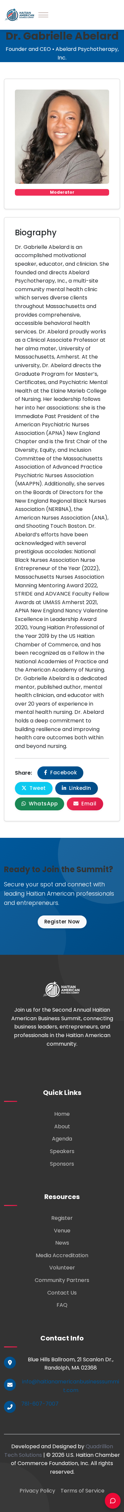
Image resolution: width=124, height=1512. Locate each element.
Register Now (62, 921)
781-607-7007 (40, 1404)
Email (88, 803)
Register (62, 1218)
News (62, 1243)
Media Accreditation (62, 1255)
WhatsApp (42, 803)
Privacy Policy (37, 1490)
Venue (62, 1230)
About (62, 1126)
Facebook (63, 772)
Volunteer (62, 1267)
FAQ (62, 1305)
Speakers (62, 1151)
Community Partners (62, 1280)
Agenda (62, 1139)
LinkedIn (79, 788)
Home (62, 1114)
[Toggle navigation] (43, 15)
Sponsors (62, 1164)
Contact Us (62, 1293)
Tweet (37, 788)
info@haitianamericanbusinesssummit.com (70, 1386)
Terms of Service (82, 1490)
